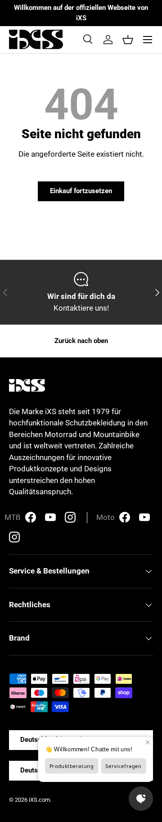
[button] (128, 40)
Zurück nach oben (81, 341)
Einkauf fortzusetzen (81, 191)
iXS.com (39, 799)
